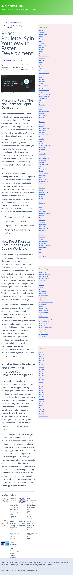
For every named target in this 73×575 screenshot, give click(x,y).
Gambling (41, 79)
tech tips (41, 190)
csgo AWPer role (43, 334)
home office (42, 105)
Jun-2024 (41, 358)
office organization (44, 111)
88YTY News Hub (12, 6)
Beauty (41, 39)
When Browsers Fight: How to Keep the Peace (31, 525)
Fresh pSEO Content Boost (45, 241)
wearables (42, 141)
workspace (42, 143)
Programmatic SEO (44, 73)
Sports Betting (42, 209)
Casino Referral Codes (44, 254)
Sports (41, 64)
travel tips (41, 215)
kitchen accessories (44, 181)
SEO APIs (41, 75)
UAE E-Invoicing (43, 250)
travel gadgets (42, 152)
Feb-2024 (41, 386)
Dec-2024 (41, 405)
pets (40, 289)
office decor (42, 132)
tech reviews (42, 81)
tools (40, 207)
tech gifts (41, 139)
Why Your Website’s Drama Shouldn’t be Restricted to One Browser (14, 504)
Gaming (41, 36)
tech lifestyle (42, 230)
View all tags (42, 336)
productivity (42, 149)
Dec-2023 (41, 352)
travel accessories (43, 179)
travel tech (42, 235)
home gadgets (42, 175)
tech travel (42, 205)
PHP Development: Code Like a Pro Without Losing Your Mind (32, 504)
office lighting (42, 222)
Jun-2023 (41, 394)
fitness (41, 103)
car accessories (43, 92)
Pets (40, 41)
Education (41, 47)
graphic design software (45, 274)
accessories (42, 186)
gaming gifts (42, 113)
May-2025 (41, 414)
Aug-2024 (41, 377)
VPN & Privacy (42, 256)
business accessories (44, 213)
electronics (42, 220)
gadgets (41, 107)
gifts (40, 100)
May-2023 (41, 356)
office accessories (43, 173)
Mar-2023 (41, 380)
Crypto (41, 239)
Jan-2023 (41, 354)
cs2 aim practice (43, 298)
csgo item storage (43, 310)
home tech (42, 237)
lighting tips (42, 117)
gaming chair (42, 329)
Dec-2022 (41, 365)
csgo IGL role (42, 304)
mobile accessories (44, 120)
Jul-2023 (41, 382)
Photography (42, 45)
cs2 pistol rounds (43, 315)
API (40, 252)
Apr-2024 (41, 399)
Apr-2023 (41, 371)
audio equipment (43, 164)
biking (40, 137)
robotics (41, 306)
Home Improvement (44, 56)
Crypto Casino (42, 243)
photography (42, 88)
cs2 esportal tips (43, 323)
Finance (41, 51)
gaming (41, 109)
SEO (40, 54)
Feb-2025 (41, 407)
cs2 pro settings (43, 332)
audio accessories (43, 201)
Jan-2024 (41, 360)
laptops (41, 171)
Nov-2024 (41, 367)
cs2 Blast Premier (43, 295)
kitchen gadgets (43, 169)
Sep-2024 (41, 363)
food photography (43, 317)
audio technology (43, 98)
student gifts (42, 154)
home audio (42, 124)
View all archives (43, 416)
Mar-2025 (41, 412)
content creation (43, 211)
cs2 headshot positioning (45, 319)
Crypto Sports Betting (44, 245)
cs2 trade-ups (42, 291)
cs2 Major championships (45, 327)
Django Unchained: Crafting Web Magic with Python (14, 525)
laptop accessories (44, 128)
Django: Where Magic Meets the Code (14, 545)
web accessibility (43, 276)
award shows (42, 272)
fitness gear (42, 203)
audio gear (42, 162)
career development (44, 321)
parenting (41, 198)
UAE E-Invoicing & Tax (44, 94)
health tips (42, 122)
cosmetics (41, 285)
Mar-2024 (41, 375)
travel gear (42, 147)
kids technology (43, 115)
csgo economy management (46, 302)
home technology (43, 228)
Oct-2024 (41, 373)
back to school (42, 126)
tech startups (42, 293)
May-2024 (41, 401)
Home (5, 22)
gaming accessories (44, 192)
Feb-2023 (41, 369)
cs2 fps (41, 287)
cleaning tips (42, 184)
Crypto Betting (42, 247)
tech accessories (43, 85)
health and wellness (44, 158)
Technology (42, 43)
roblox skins (42, 300)
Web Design (42, 58)
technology (42, 71)
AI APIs (41, 83)
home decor (42, 188)
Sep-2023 (41, 397)
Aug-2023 (41, 388)
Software (41, 32)
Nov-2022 (41, 403)
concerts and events (44, 278)
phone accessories (44, 90)
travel (40, 77)
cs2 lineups (42, 280)
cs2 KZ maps (42, 325)
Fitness (41, 66)
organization (42, 224)
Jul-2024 (41, 390)
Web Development (14, 22)
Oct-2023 (41, 392)
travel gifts (42, 156)
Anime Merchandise (44, 96)
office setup (42, 177)
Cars (40, 62)
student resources (43, 134)
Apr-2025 (41, 409)
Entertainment (42, 30)
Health (41, 49)
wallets (41, 233)
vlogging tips (42, 160)
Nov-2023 (41, 384)
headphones (42, 226)
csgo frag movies (43, 312)
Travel (40, 68)
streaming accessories (45, 145)
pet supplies (42, 194)
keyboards (42, 218)
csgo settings (42, 283)
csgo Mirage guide (44, 308)
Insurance (41, 60)
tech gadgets (42, 130)
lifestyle (41, 196)
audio (40, 166)
